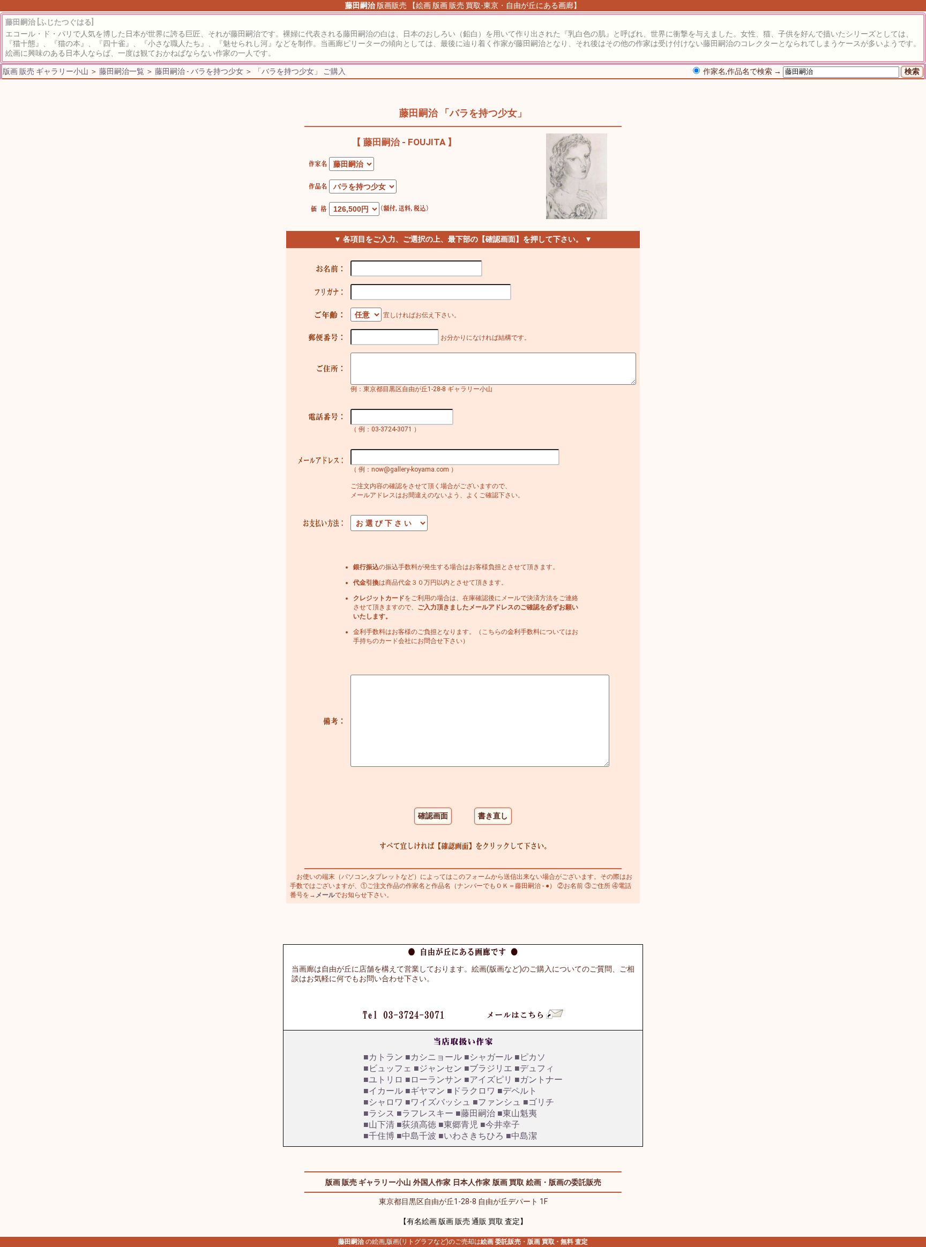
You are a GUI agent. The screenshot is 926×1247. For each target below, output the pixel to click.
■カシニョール (433, 1057)
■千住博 (378, 1136)
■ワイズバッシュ (438, 1102)
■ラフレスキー (425, 1113)
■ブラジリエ (488, 1068)
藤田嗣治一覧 (121, 71)
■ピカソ (530, 1057)
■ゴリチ (538, 1102)
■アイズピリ (488, 1079)
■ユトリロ (383, 1079)
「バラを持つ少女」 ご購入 (300, 71)
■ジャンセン (438, 1068)
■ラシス (378, 1113)
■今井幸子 (500, 1124)
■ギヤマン (425, 1091)
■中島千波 (416, 1136)
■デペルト (517, 1091)
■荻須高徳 (416, 1124)
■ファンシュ (497, 1102)
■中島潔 (521, 1136)
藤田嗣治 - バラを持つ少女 (199, 71)
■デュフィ (534, 1068)
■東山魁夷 (517, 1113)
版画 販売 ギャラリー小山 (45, 71)
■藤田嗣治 (475, 1113)
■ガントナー (538, 1079)
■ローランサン (433, 1079)
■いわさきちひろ (471, 1136)
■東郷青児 (458, 1124)
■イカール (383, 1091)
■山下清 (378, 1124)
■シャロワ (383, 1102)
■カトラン (383, 1057)
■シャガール (488, 1057)
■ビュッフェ (387, 1068)
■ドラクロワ (471, 1091)
